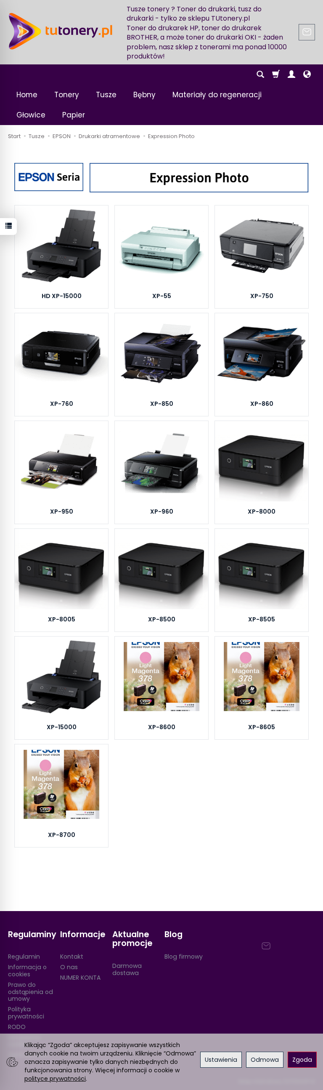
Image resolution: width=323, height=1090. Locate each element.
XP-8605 (261, 727)
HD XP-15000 (62, 296)
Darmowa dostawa (127, 969)
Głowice (30, 115)
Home (26, 95)
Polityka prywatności (26, 1013)
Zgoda (302, 1059)
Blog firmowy (183, 956)
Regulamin (24, 956)
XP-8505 (261, 619)
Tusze (106, 95)
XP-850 (161, 404)
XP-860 (261, 404)
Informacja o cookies (27, 970)
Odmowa (265, 1059)
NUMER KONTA (80, 977)
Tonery (66, 95)
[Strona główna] (60, 31)
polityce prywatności (55, 1078)
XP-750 (261, 296)
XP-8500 (161, 619)
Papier (73, 115)
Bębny (144, 95)
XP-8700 (61, 835)
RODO (17, 1027)
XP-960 (161, 511)
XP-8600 (161, 727)
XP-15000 (62, 727)
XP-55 (161, 296)
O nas (69, 967)
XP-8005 (61, 619)
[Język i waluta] (307, 74)
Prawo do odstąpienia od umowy (30, 992)
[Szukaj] (260, 74)
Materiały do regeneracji (217, 95)
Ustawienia (221, 1059)
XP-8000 (261, 511)
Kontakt (71, 956)
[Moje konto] (291, 74)
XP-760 (61, 404)
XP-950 (61, 511)
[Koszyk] (276, 74)
